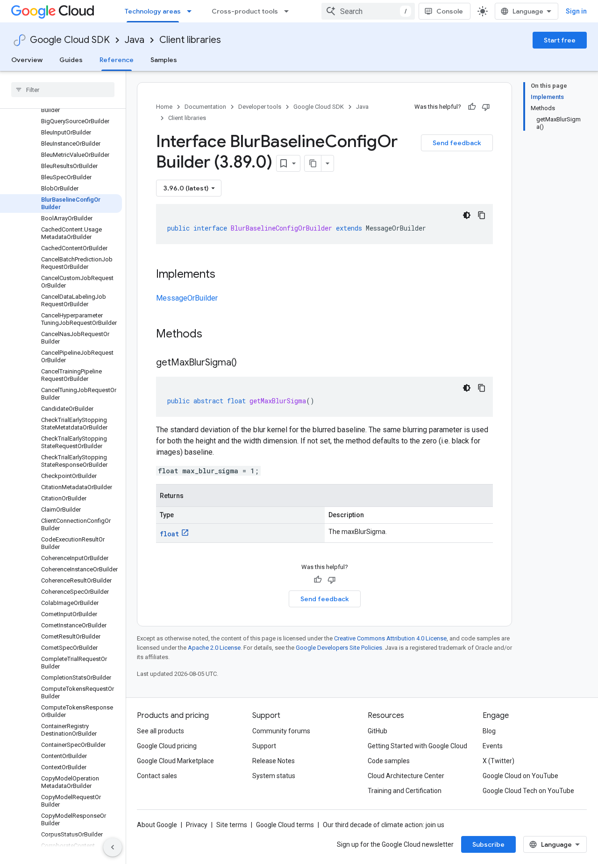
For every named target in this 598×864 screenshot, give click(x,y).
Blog (489, 731)
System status (273, 776)
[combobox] (368, 11)
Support (264, 746)
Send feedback (457, 143)
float (169, 533)
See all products (160, 731)
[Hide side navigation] (112, 847)
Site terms (231, 825)
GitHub (377, 731)
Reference (117, 60)
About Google (157, 825)
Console (449, 11)
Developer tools (259, 106)
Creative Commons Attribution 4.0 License (390, 638)
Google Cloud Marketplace (175, 761)
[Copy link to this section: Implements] (224, 275)
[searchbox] (62, 89)
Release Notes (273, 761)
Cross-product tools (245, 11)
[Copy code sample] (481, 215)
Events (493, 746)
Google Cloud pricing (167, 746)
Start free (560, 40)
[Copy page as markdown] (313, 163)
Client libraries (190, 40)
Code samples (389, 761)
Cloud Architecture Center (406, 776)
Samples (163, 60)
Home (164, 106)
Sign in (576, 11)
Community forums (281, 731)
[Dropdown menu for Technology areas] (192, 11)
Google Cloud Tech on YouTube (528, 790)
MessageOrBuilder (187, 298)
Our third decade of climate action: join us (383, 825)
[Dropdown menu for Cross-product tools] (289, 11)
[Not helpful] (486, 107)
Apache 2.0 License (214, 647)
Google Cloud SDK (70, 40)
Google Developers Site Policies (339, 647)
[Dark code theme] (466, 215)
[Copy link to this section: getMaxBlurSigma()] (246, 363)
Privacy (196, 825)
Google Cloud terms (285, 825)
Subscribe (488, 844)
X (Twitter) (498, 761)
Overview (27, 60)
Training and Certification (404, 790)
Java (134, 40)
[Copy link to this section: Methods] (214, 334)
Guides (71, 60)
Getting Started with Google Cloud (417, 746)
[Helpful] (472, 107)
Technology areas (153, 11)
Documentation (205, 106)
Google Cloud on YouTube (520, 776)
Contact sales (157, 776)
